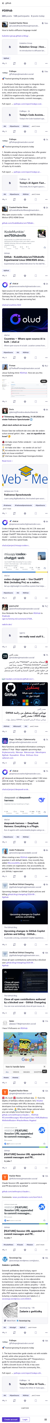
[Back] (2, 3)
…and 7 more (6, 509)
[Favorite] (25, 63)
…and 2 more (35, 126)
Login (25, 1419)
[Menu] (45, 1419)
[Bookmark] (35, 63)
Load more (25, 1408)
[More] (46, 63)
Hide (44, 381)
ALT (44, 1071)
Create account (10, 1419)
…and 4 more (31, 1327)
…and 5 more (39, 1245)
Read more (6, 461)
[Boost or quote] (14, 63)
